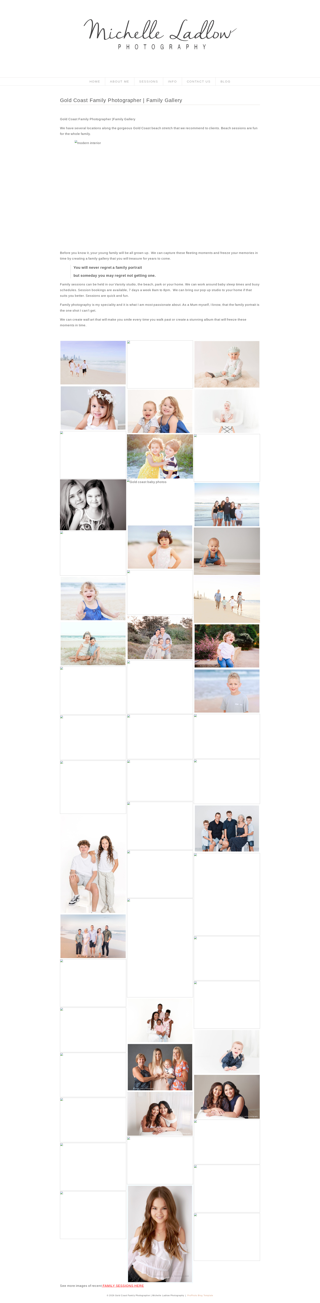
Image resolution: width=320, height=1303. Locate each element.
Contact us (199, 81)
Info (172, 81)
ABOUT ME (119, 81)
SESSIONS (148, 81)
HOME (95, 81)
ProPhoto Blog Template (200, 1295)
